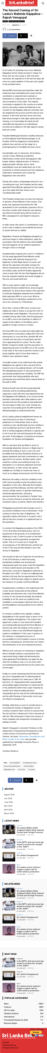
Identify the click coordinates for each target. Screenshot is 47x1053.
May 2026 (8, 806)
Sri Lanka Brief (14, 29)
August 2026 (9, 795)
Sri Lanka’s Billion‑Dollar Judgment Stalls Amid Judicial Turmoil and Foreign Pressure (30, 830)
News (5, 21)
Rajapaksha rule (9, 769)
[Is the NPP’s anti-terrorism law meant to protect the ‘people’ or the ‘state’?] (9, 843)
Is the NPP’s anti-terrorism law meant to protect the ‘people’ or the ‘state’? (30, 844)
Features (20, 825)
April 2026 (8, 809)
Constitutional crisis (29, 763)
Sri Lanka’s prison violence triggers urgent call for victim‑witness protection (28, 869)
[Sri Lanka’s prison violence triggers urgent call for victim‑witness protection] (9, 868)
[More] (31, 35)
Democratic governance (12, 766)
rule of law (21, 769)
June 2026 (8, 802)
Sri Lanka (31, 769)
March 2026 (9, 813)
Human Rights (28, 766)
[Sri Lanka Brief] (5, 29)
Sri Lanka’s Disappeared (27, 855)
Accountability (15, 763)
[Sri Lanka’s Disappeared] (9, 857)
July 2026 (8, 798)
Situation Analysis (16, 21)
